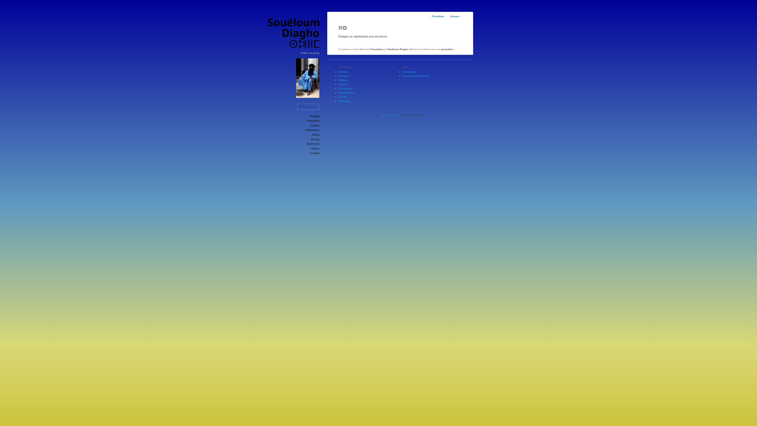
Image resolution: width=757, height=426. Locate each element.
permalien (447, 49)
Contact (314, 153)
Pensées (314, 116)
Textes (315, 134)
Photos (315, 139)
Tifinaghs (344, 101)
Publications (312, 130)
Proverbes (313, 120)
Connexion (409, 72)
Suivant (456, 16)
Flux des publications (415, 76)
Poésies (314, 125)
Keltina (315, 148)
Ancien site (313, 144)
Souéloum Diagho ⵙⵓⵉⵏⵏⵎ (294, 33)
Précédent (436, 16)
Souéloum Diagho (397, 49)
